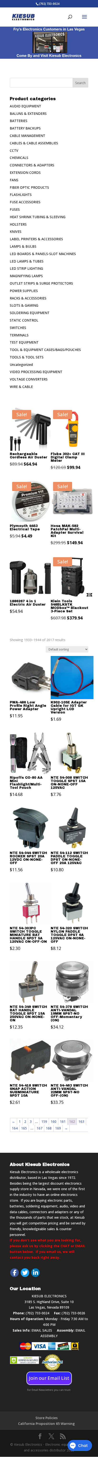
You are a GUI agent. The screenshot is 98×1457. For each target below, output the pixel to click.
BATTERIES (18, 120)
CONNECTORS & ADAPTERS (32, 165)
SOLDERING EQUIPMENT (29, 312)
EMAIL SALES (41, 1330)
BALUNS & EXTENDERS (28, 113)
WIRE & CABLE (21, 386)
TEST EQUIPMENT (24, 342)
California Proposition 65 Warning (46, 1423)
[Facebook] (14, 1272)
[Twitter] (25, 1272)
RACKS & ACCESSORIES (28, 298)
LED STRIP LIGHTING (26, 268)
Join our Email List (49, 1378)
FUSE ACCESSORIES (25, 202)
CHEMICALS (19, 157)
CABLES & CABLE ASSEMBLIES (34, 143)
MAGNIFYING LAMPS (26, 276)
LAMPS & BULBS (23, 246)
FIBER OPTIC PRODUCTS (29, 187)
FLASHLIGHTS (21, 194)
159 (44, 1121)
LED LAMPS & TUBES (27, 261)
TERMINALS (19, 335)
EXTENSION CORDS (25, 172)
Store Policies (46, 1418)
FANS (14, 180)
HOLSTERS (18, 224)
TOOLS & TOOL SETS (27, 357)
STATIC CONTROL (24, 320)
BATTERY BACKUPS (25, 128)
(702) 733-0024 (37, 1313)
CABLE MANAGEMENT (27, 135)
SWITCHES (18, 327)
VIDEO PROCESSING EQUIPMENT (36, 371)
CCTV (14, 150)
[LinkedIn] (35, 1272)
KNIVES (15, 231)
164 (15, 1128)
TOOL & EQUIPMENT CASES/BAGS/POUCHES (45, 349)
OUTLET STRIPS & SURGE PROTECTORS (41, 283)
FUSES (15, 209)
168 (49, 1128)
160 (53, 1121)
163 (81, 1121)
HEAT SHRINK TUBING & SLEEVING (37, 217)
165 (24, 1128)
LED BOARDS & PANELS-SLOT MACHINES (43, 254)
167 (39, 1128)
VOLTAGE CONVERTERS (29, 379)
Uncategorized (21, 364)
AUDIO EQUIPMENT (25, 106)
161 (63, 1121)
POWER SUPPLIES (24, 290)
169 (58, 1128)
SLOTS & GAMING (24, 305)
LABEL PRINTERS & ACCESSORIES (36, 239)
